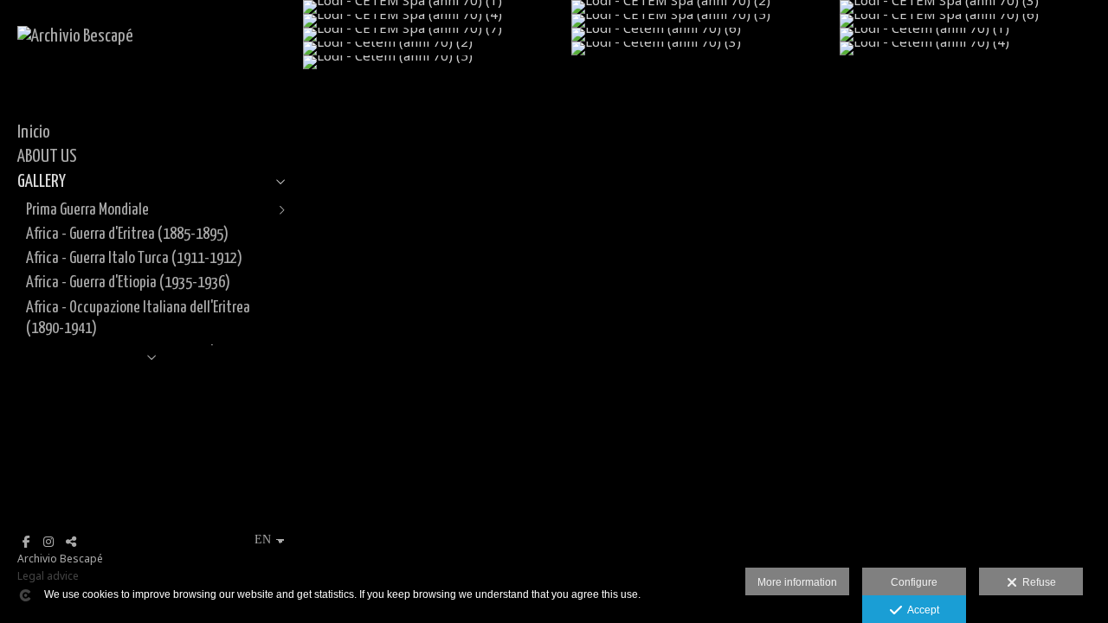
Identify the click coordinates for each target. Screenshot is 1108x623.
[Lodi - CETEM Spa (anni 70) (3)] (974, 7)
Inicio (33, 132)
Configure (914, 582)
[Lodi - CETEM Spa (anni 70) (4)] (437, 21)
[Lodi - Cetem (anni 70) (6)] (705, 35)
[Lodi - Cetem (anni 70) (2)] (437, 48)
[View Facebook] (26, 541)
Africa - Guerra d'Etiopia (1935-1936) (128, 282)
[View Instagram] (48, 541)
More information (797, 582)
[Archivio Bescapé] (75, 36)
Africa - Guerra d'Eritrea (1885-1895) (127, 234)
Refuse (1036, 582)
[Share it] (71, 541)
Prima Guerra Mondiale (87, 210)
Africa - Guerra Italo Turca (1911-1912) (134, 258)
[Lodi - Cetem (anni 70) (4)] (974, 48)
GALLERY (41, 181)
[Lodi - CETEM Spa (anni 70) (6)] (974, 21)
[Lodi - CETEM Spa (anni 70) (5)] (705, 21)
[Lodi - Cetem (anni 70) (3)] (705, 48)
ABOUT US (47, 156)
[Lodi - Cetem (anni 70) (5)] (437, 62)
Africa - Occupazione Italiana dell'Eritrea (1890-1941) (138, 318)
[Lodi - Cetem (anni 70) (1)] (974, 35)
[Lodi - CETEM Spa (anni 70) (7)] (437, 35)
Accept (920, 610)
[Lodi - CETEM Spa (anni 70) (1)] (437, 7)
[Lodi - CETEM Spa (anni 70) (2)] (705, 7)
